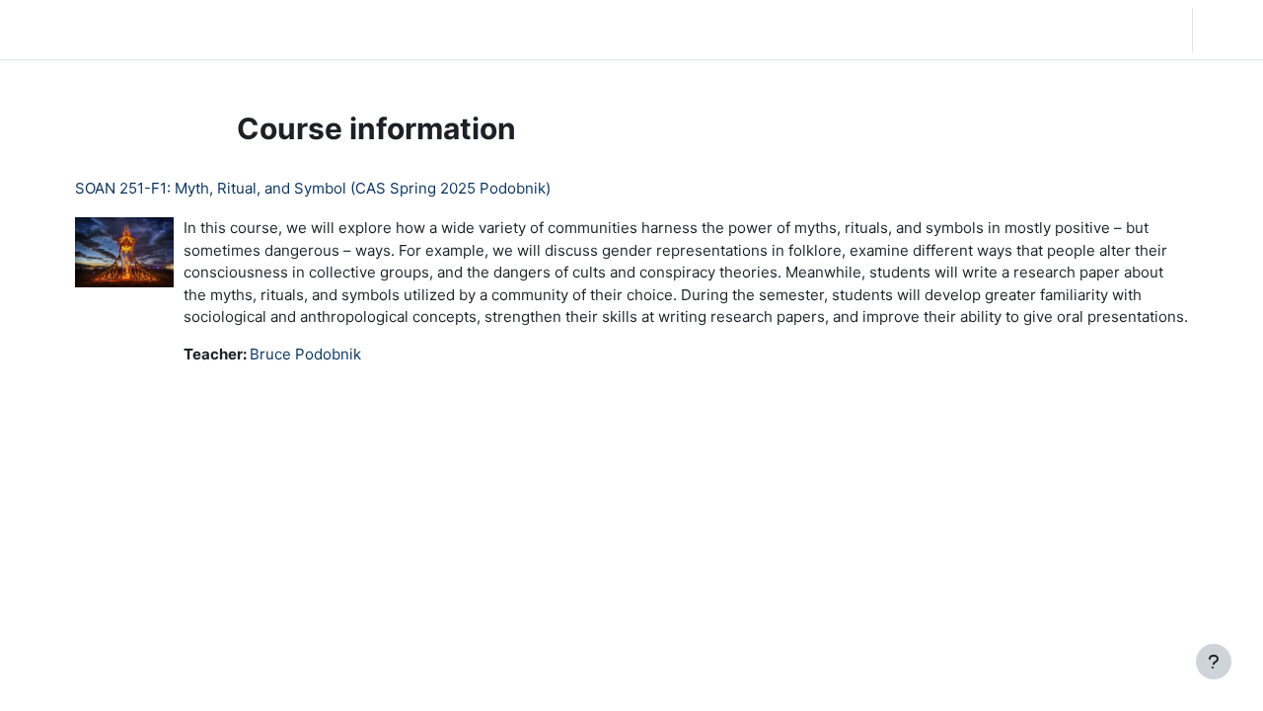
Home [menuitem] (162, 29)
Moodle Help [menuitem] (384, 29)
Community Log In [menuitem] (261, 29)
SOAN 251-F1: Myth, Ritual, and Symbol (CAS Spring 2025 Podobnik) (313, 188)
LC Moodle (63, 29)
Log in (1226, 29)
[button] (1050, 29)
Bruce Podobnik (305, 354)
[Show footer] (1213, 661)
